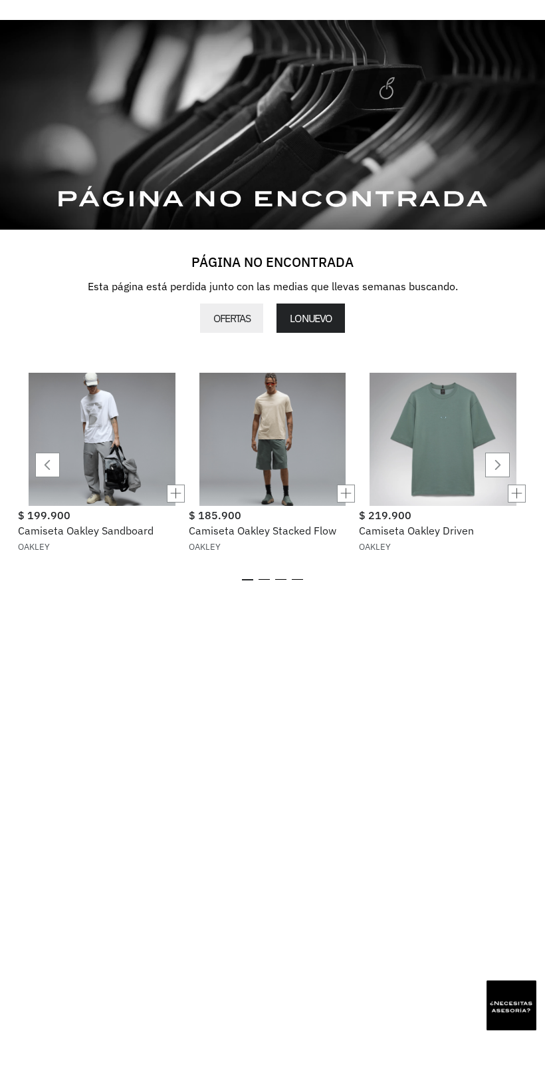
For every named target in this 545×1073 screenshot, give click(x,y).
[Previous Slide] (47, 465)
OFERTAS (231, 318)
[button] (102, 494)
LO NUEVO (310, 318)
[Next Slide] (497, 465)
